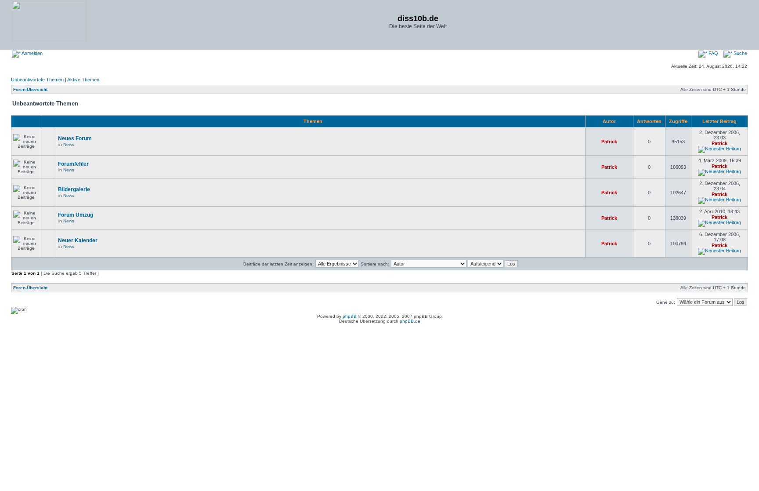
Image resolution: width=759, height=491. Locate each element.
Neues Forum (75, 138)
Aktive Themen (83, 79)
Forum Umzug (75, 215)
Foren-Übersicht (30, 89)
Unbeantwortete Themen (37, 79)
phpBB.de (410, 321)
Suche (739, 53)
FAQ (712, 53)
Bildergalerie (74, 189)
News (68, 144)
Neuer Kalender (78, 240)
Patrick (609, 141)
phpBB (350, 316)
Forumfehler (73, 164)
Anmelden (32, 53)
